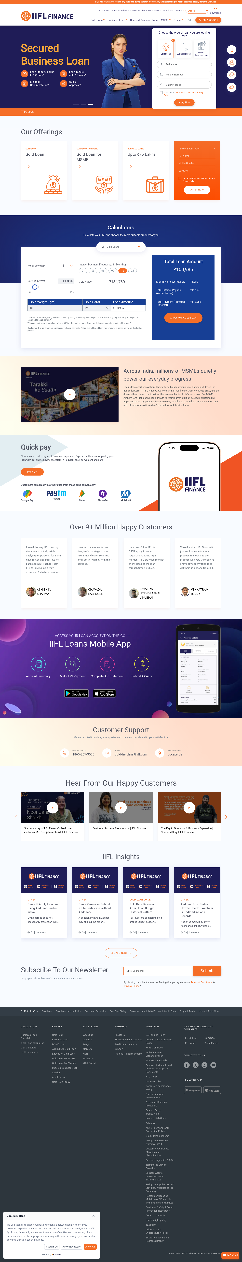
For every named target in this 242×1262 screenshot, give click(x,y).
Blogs (183, 1011)
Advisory (150, 1123)
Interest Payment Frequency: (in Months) (102, 264)
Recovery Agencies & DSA (160, 1160)
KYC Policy (152, 1076)
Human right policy (156, 1220)
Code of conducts (155, 1215)
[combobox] (197, 149)
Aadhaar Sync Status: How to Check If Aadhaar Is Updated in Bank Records (197, 910)
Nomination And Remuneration (155, 1096)
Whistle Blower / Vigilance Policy (155, 1054)
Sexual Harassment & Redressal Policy (157, 1239)
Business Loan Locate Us (128, 1039)
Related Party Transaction (153, 1112)
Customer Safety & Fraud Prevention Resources (160, 1209)
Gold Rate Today (118, 1011)
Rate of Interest (36, 281)
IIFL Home (189, 1043)
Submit (207, 971)
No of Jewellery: (36, 265)
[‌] (187, 1065)
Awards (87, 1039)
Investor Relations (121, 10)
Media (192, 1011)
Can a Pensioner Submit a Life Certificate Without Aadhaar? (95, 908)
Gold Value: (85, 281)
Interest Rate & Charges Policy (159, 1041)
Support (119, 1049)
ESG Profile (138, 10)
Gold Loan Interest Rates (68, 1011)
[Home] (47, 16)
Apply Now (184, 102)
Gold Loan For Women (64, 1063)
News (202, 1011)
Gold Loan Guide (140, 899)
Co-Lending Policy (156, 1035)
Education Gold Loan (63, 1053)
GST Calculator (29, 1047)
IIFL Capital (190, 1038)
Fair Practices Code (156, 1060)
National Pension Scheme (129, 1053)
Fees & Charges (154, 1047)
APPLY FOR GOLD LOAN (183, 317)
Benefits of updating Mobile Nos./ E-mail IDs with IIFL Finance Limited (160, 1199)
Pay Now (32, 471)
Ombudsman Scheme (157, 1136)
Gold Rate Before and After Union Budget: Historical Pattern (143, 908)
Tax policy (151, 1224)
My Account (210, 20)
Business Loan (137, 1011)
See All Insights (121, 953)
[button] (76, 104)
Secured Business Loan (144, 20)
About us (88, 1035)
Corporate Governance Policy (158, 1088)
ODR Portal (89, 1063)
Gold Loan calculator (32, 1043)
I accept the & (180, 92)
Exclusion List (153, 1081)
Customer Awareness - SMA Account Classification (158, 1152)
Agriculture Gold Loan (64, 1049)
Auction (56, 1072)
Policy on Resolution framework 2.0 (157, 1142)
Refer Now (213, 1011)
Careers (156, 10)
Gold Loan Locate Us (126, 1044)
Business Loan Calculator (29, 1037)
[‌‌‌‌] (190, 20)
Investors (88, 1058)
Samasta (210, 1038)
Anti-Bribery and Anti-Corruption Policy (157, 1130)
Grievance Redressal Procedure (157, 1104)
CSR (148, 10)
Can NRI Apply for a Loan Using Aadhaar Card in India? (43, 908)
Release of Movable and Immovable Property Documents (159, 1068)
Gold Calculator (29, 1052)
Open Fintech (212, 1043)
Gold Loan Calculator (95, 1011)
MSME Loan (154, 1011)
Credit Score (170, 1011)
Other (31, 899)
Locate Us (120, 1035)
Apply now (197, 189)
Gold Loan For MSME (63, 1058)
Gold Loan (47, 1011)
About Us (104, 10)
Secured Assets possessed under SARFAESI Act (155, 1176)
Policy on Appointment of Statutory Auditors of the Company (160, 1187)
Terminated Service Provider (156, 1166)
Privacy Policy (189, 181)
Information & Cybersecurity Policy (157, 1231)
